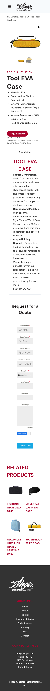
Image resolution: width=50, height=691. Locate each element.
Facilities (25, 614)
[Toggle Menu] (10, 6)
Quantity (25, 393)
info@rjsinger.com (25, 653)
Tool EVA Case (25, 143)
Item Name (25, 382)
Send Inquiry (25, 445)
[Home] (8, 17)
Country (25, 371)
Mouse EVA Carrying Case (32, 507)
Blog (25, 631)
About (25, 610)
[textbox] (22, 375)
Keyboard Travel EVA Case (14, 507)
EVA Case (15, 143)
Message (25, 405)
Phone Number (25, 359)
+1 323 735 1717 (25, 656)
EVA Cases (21, 140)
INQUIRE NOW (17, 133)
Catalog (25, 627)
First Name (25, 326)
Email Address (25, 348)
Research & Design (25, 619)
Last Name (25, 337)
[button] (39, 27)
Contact (25, 635)
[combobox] (25, 375)
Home (25, 606)
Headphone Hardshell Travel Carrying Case (14, 546)
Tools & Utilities (19, 72)
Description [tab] (25, 152)
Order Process (25, 623)
